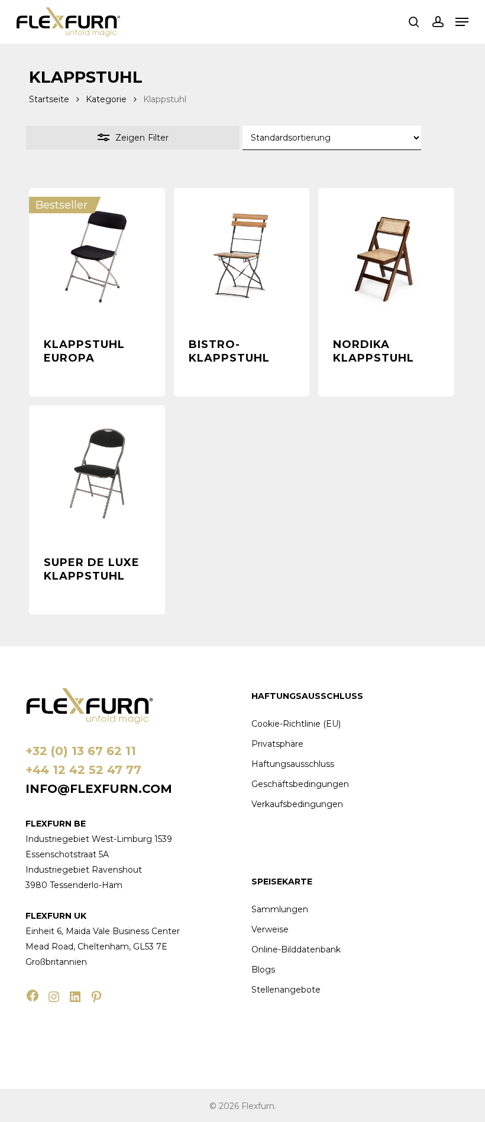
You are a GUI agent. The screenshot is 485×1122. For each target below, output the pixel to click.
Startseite (49, 99)
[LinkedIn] (75, 997)
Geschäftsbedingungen (300, 784)
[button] (461, 22)
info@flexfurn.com (98, 789)
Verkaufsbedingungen (297, 804)
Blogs (263, 969)
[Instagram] (54, 997)
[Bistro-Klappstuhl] (242, 256)
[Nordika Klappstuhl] (386, 256)
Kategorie (106, 99)
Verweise (270, 929)
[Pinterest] (96, 997)
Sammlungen (279, 909)
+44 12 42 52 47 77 (83, 770)
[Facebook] (32, 995)
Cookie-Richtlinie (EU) (296, 723)
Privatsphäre (277, 744)
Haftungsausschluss (292, 764)
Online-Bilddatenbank (296, 949)
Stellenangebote (286, 989)
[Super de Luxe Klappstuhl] (97, 473)
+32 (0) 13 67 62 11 (80, 751)
